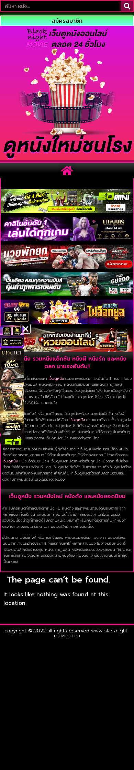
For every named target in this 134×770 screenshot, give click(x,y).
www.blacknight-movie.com (92, 633)
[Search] (127, 6)
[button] (67, 170)
